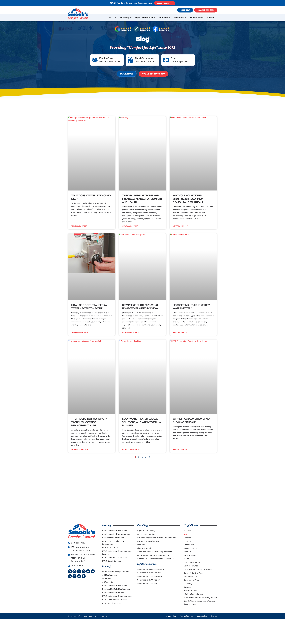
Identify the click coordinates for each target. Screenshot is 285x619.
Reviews (187, 587)
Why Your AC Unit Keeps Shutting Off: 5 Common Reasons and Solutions (188, 199)
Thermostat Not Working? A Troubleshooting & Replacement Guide (89, 422)
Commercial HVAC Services (149, 572)
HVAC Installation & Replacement (117, 596)
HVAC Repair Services (111, 561)
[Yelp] (74, 576)
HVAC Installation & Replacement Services (117, 552)
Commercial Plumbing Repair (150, 576)
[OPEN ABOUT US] (169, 18)
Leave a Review (190, 590)
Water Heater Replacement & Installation (155, 559)
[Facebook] (74, 571)
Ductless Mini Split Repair (113, 537)
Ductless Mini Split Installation (115, 530)
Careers (187, 537)
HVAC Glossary (190, 548)
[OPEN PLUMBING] (131, 18)
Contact (187, 541)
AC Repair (106, 578)
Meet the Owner (191, 566)
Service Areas (190, 555)
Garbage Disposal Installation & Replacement (157, 537)
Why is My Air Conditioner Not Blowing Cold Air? (192, 420)
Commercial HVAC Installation (150, 569)
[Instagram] (84, 571)
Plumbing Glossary (192, 562)
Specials (187, 552)
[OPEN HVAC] (116, 18)
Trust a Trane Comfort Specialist (198, 569)
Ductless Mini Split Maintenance (116, 534)
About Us (187, 530)
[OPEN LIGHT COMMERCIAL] (154, 18)
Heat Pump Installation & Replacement (113, 542)
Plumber (141, 544)
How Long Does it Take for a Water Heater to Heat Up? (89, 306)
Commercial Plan (191, 580)
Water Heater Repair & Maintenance (153, 555)
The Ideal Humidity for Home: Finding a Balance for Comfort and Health (142, 199)
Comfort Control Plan (193, 573)
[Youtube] (88, 571)
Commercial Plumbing (147, 583)
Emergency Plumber (146, 534)
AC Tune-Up (107, 582)
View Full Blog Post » (79, 226)
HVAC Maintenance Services (114, 557)
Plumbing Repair (144, 548)
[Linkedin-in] (70, 576)
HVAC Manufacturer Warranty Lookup (200, 597)
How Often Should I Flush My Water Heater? (191, 306)
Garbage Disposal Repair (148, 541)
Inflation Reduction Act (194, 594)
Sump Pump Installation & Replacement (154, 552)
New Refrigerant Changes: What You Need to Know (199, 602)
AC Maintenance (109, 575)
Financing (188, 583)
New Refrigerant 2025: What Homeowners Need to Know (140, 306)
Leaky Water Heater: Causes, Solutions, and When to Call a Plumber (141, 422)
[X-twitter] (79, 571)
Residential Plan (190, 576)
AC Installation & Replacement (115, 571)
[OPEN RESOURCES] (186, 18)
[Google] (70, 571)
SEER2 (186, 559)
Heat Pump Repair (110, 547)
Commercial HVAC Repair (148, 580)
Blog (185, 534)
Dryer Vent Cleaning (146, 530)
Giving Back (189, 544)
